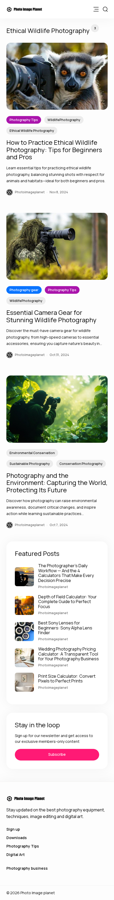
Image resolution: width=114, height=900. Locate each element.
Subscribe (57, 754)
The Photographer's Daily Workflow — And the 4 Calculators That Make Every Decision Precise (66, 573)
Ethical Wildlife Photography (32, 130)
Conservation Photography (81, 463)
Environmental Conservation (32, 453)
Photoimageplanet (53, 587)
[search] (105, 9)
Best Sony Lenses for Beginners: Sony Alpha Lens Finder (65, 628)
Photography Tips (24, 120)
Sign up (13, 829)
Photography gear (24, 290)
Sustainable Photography (30, 463)
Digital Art (15, 854)
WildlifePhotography (63, 120)
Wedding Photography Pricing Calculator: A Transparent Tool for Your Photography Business (68, 654)
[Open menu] (96, 9)
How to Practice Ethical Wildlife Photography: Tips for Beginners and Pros (54, 149)
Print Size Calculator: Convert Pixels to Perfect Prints (66, 678)
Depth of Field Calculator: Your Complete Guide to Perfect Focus (67, 601)
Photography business (27, 868)
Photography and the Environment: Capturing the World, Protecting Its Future (57, 482)
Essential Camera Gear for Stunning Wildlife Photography (51, 316)
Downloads (16, 837)
